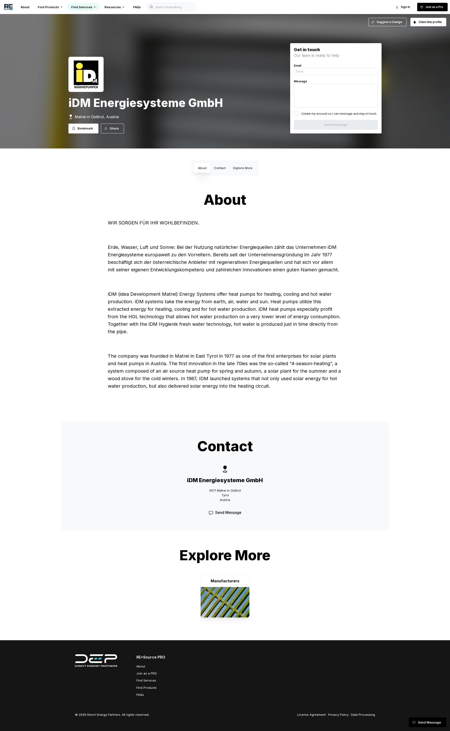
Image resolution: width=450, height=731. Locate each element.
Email (297, 65)
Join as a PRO (146, 673)
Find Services (146, 680)
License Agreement (311, 714)
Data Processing (363, 714)
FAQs (140, 695)
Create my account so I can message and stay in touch (338, 113)
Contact (220, 168)
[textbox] (225, 310)
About (202, 168)
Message (300, 81)
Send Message (228, 512)
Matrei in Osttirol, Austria (97, 116)
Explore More (242, 168)
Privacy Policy (338, 714)
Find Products (146, 687)
